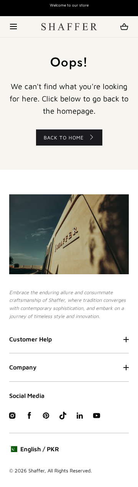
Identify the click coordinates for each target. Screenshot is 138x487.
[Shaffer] (69, 26)
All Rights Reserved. (70, 470)
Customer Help (30, 339)
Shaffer (36, 470)
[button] (14, 26)
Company (22, 367)
